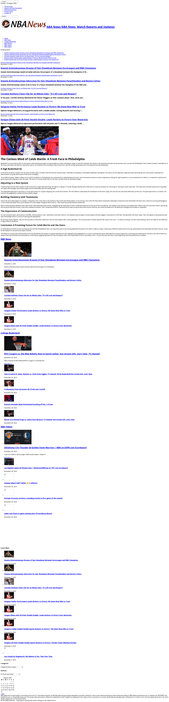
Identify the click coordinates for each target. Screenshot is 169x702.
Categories (4, 667)
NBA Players (8, 43)
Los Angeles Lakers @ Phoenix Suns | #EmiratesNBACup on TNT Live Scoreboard (36, 468)
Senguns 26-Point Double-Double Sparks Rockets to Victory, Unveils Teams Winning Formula (40, 643)
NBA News (7, 40)
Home (6, 38)
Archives (3, 674)
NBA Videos (8, 47)
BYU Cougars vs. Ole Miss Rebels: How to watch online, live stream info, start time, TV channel (52, 354)
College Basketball (10, 42)
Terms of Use (8, 6)
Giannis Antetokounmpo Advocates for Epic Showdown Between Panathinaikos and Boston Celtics (35, 54)
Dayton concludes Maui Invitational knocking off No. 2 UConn (28, 404)
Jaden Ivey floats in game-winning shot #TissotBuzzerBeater (28, 514)
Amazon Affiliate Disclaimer (13, 8)
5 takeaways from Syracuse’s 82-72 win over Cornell (24, 389)
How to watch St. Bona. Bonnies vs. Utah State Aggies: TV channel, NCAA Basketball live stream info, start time (48, 374)
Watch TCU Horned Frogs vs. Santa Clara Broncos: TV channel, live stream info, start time (39, 420)
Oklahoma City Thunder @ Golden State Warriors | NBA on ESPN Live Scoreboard (45, 447)
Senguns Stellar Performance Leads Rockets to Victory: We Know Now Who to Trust (30, 58)
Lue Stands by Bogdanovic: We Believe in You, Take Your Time (28, 656)
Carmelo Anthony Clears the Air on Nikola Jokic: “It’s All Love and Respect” (27, 56)
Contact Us (7, 13)
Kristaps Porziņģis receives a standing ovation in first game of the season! (33, 498)
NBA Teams (7, 45)
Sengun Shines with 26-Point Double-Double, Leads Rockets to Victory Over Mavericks (31, 59)
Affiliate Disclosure (10, 10)
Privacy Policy (8, 11)
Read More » (8, 270)
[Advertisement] (21, 33)
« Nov (2, 694)
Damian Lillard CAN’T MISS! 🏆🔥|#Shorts (20, 483)
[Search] (1, 16)
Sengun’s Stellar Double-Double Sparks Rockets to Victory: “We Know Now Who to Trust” (39, 629)
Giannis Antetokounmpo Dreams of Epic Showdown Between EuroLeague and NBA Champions (34, 53)
